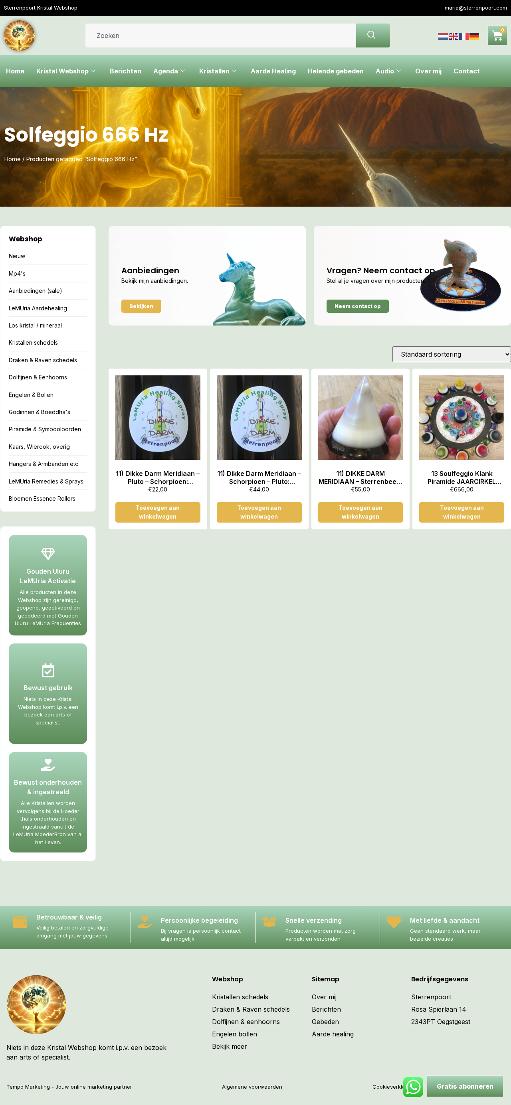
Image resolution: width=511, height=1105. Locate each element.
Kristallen (214, 71)
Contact (467, 71)
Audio (385, 71)
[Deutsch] (474, 35)
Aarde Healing (273, 71)
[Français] (464, 35)
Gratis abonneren (465, 1086)
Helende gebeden (336, 71)
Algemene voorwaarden (252, 1086)
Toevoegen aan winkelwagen (158, 512)
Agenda (165, 71)
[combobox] (220, 35)
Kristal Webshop (62, 71)
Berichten (125, 71)
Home (15, 71)
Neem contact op (358, 306)
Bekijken (141, 306)
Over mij (428, 71)
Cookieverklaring (393, 1086)
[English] (454, 35)
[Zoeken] (373, 35)
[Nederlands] (443, 35)
